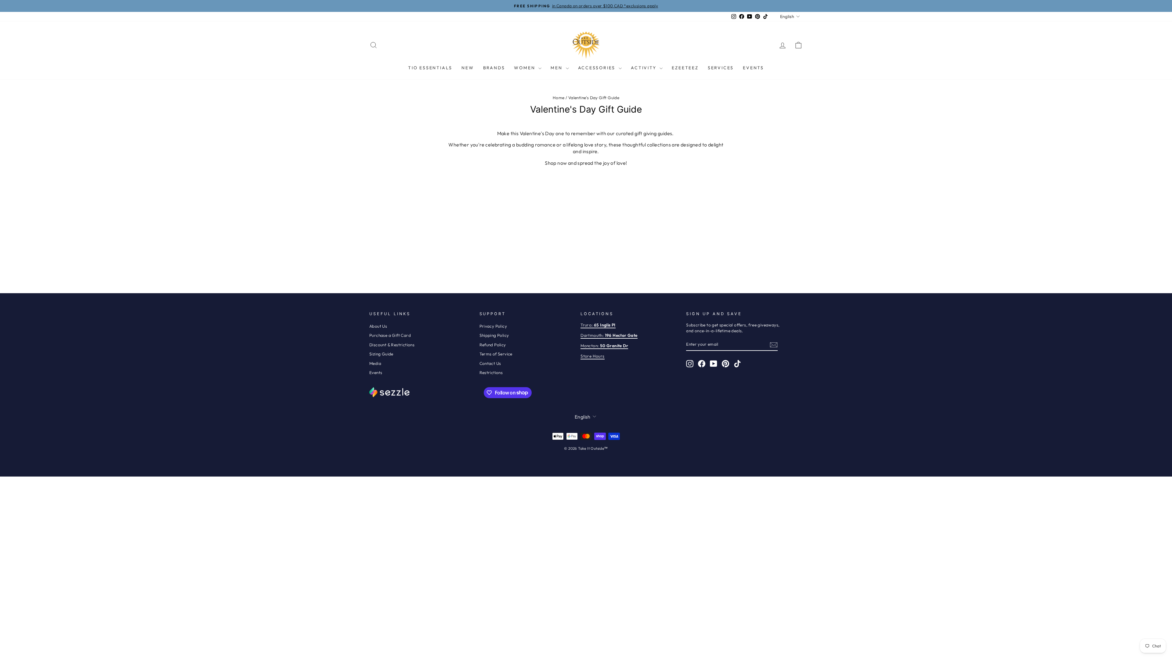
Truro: (598, 325)
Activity (644, 67)
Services (721, 67)
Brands (494, 67)
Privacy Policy (493, 326)
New (467, 67)
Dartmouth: (609, 335)
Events (753, 67)
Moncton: (604, 345)
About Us (378, 326)
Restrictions (491, 372)
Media (375, 363)
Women (525, 67)
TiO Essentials (430, 67)
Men (557, 67)
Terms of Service (495, 354)
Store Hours (592, 356)
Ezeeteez (685, 67)
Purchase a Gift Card (390, 335)
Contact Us (490, 363)
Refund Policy (492, 345)
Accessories (597, 67)
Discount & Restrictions (391, 345)
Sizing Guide (381, 354)
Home (559, 97)
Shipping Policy (494, 335)
